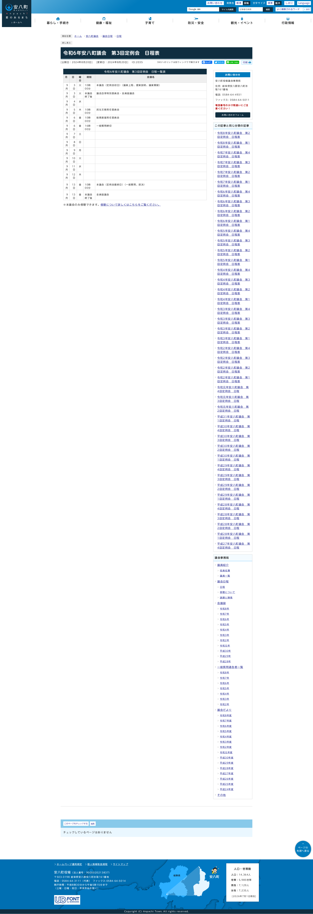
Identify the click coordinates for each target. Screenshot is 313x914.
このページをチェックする (76, 824)
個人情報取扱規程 (97, 864)
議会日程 (108, 36)
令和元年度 (226, 752)
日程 (119, 36)
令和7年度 (226, 721)
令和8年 (224, 609)
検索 (268, 9)
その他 (221, 795)
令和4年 (224, 630)
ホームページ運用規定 (69, 864)
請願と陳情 (226, 598)
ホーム (78, 36)
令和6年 (224, 619)
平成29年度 (227, 763)
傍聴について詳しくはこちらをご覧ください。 (131, 204)
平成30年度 (227, 758)
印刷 (245, 62)
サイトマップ (120, 864)
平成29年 (225, 656)
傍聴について (227, 592)
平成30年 (225, 651)
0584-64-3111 (71, 881)
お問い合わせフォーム (233, 115)
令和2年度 (226, 747)
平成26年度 (227, 779)
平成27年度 (227, 773)
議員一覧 (225, 576)
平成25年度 (227, 784)
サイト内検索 (227, 9)
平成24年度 (227, 789)
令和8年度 (226, 715)
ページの (303, 849)
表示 (308, 9)
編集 (93, 824)
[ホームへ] (17, 11)
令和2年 (224, 640)
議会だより (224, 710)
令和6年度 (226, 726)
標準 (238, 3)
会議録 (221, 603)
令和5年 (224, 624)
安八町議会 (92, 36)
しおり (289, 3)
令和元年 (225, 646)
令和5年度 (226, 731)
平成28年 (225, 661)
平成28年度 (227, 768)
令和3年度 (226, 742)
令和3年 (224, 635)
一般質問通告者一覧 (230, 667)
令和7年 (224, 614)
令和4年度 (226, 737)
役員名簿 (225, 570)
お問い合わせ (215, 3)
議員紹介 (223, 565)
